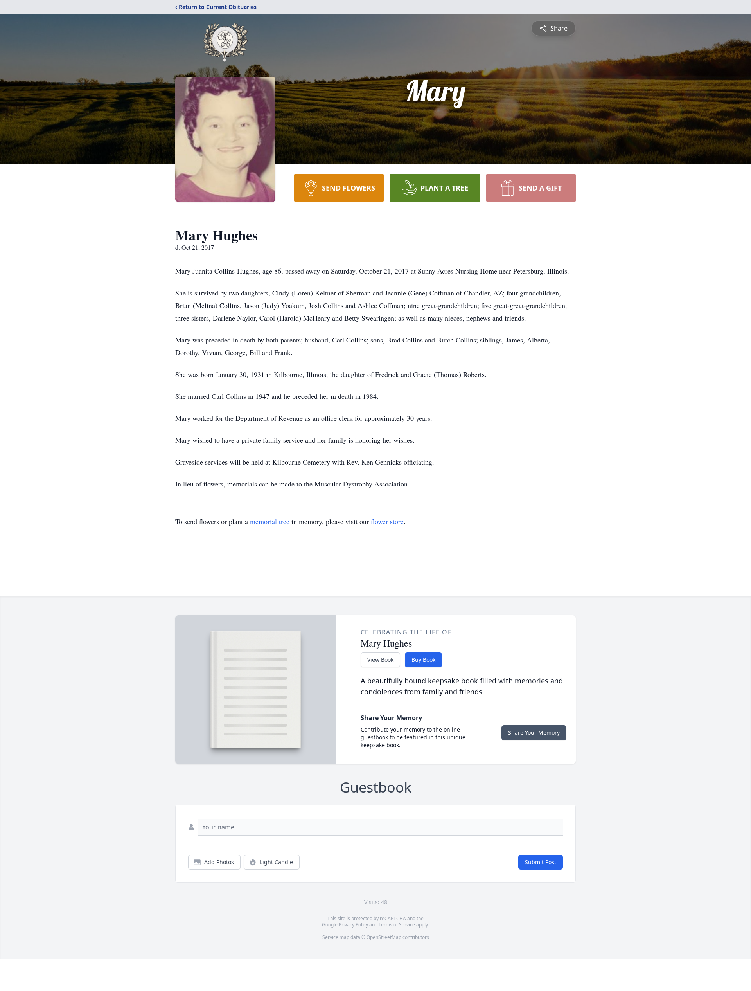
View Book (380, 659)
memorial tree (269, 521)
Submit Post (540, 862)
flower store (387, 521)
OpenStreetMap (384, 937)
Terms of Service (397, 924)
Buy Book (423, 659)
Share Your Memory (534, 732)
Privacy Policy (353, 924)
